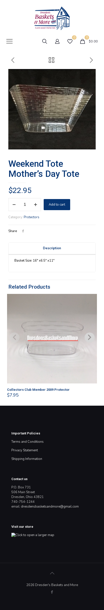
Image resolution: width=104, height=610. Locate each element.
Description (52, 248)
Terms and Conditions (27, 441)
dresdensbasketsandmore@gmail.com (50, 506)
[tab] (52, 248)
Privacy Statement (24, 450)
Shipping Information (26, 459)
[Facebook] (52, 592)
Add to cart (57, 204)
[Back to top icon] (52, 573)
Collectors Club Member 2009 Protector (38, 390)
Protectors (31, 217)
